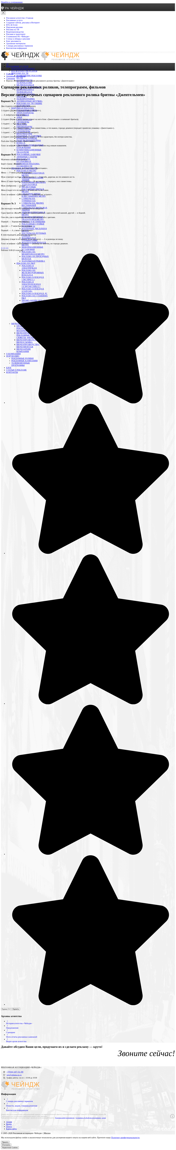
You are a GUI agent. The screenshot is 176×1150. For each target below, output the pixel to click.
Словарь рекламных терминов (19, 46)
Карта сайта (11, 1129)
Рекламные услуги (14, 20)
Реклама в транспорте (15, 34)
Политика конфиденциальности (64, 1118)
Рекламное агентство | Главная (19, 18)
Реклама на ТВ (12, 29)
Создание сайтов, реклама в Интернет (23, 23)
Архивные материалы (16, 43)
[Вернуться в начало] (12, 9)
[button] (88, 4)
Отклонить (6, 1145)
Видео (9, 1124)
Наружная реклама (14, 27)
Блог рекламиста (13, 41)
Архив (9, 1122)
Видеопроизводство (15, 32)
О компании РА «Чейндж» (18, 36)
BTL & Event (11, 25)
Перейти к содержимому (12, 2)
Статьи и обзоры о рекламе (18, 39)
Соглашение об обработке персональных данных (91, 1118)
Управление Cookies (10, 1148)
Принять (5, 1142)
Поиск (9, 1126)
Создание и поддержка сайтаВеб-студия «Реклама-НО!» (154, 1133)
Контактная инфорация (16, 48)
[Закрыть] (3, 13)
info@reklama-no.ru (14, 1075)
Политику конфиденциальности (125, 1137)
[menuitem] (7, 64)
